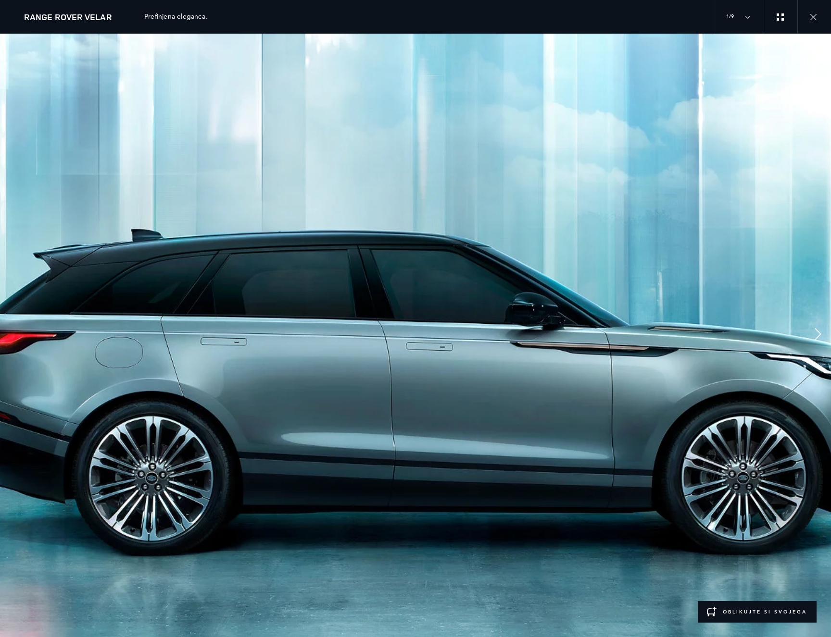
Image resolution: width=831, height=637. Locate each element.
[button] (818, 335)
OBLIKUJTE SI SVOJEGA (765, 612)
